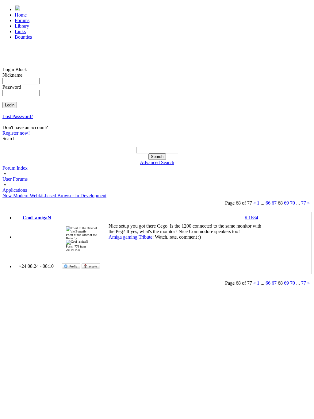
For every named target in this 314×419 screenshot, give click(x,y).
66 (268, 203)
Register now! (16, 133)
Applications (14, 190)
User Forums (15, 179)
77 (303, 203)
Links (20, 31)
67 (274, 203)
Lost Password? (17, 116)
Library (22, 26)
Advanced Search (157, 162)
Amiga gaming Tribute (130, 237)
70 (292, 203)
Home (21, 14)
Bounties (23, 37)
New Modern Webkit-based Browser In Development (54, 195)
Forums (22, 20)
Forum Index (15, 168)
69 (286, 203)
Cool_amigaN (37, 217)
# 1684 (251, 217)
